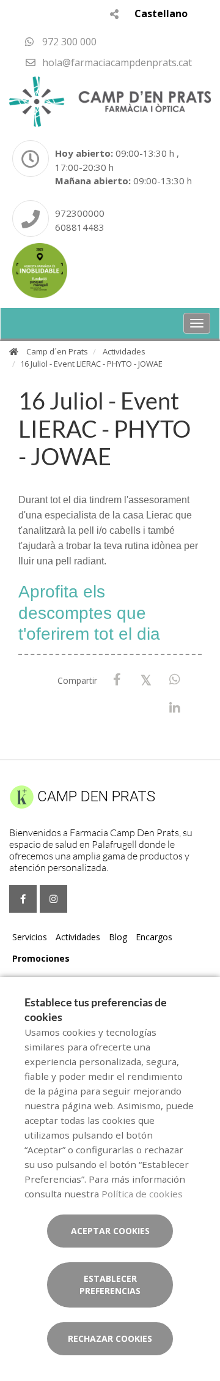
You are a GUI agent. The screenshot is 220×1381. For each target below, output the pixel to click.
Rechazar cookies (110, 1338)
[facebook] (23, 899)
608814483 (80, 227)
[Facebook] (117, 680)
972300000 (80, 213)
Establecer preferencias (110, 1285)
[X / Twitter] (146, 679)
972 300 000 (68, 41)
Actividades (124, 351)
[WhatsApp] (174, 680)
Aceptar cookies (110, 1231)
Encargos (154, 937)
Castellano (161, 13)
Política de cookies (142, 1194)
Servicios (29, 937)
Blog (118, 937)
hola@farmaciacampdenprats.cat (116, 62)
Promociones (41, 958)
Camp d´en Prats (57, 351)
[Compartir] (114, 14)
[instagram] (53, 899)
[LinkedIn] (174, 708)
